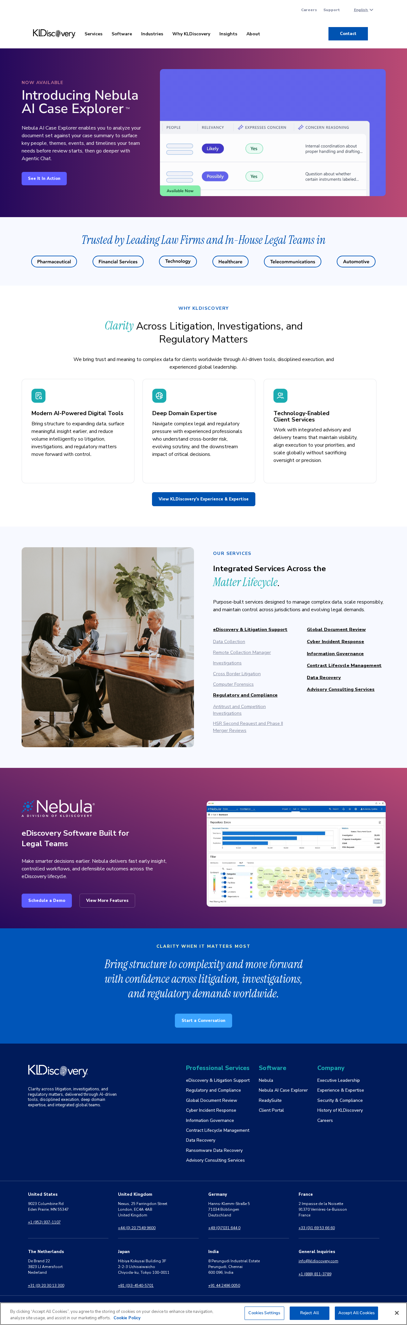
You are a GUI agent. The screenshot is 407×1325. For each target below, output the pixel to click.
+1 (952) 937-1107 (44, 1222)
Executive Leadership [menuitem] (338, 1080)
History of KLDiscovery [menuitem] (340, 1110)
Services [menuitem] (93, 34)
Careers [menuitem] (309, 9)
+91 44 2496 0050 (224, 1285)
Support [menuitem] (331, 9)
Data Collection (229, 641)
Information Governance (335, 653)
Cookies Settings (264, 1313)
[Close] (397, 1313)
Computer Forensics (233, 684)
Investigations (227, 663)
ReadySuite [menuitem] (270, 1100)
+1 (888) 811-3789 (315, 1274)
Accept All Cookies (356, 1313)
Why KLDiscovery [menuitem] (191, 34)
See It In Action (44, 178)
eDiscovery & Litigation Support (250, 629)
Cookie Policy (127, 1318)
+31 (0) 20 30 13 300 (46, 1285)
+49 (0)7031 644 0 (224, 1227)
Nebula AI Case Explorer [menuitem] (283, 1090)
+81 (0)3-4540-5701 (136, 1285)
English (361, 9)
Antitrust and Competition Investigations (239, 710)
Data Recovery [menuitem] (200, 1140)
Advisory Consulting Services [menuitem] (215, 1160)
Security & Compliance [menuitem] (340, 1100)
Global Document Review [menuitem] (211, 1100)
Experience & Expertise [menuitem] (340, 1090)
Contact (348, 34)
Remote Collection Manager (242, 652)
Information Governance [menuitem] (210, 1120)
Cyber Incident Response (335, 641)
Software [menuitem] (122, 34)
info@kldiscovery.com (318, 1261)
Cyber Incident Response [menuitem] (211, 1110)
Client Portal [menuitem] (271, 1110)
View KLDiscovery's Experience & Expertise (204, 499)
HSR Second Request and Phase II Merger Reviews (248, 726)
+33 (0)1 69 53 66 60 (317, 1227)
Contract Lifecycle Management (344, 665)
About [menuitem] (253, 34)
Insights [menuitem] (228, 34)
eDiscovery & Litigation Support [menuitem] (218, 1080)
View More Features (107, 900)
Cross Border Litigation (237, 673)
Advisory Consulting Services (341, 689)
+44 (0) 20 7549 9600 (136, 1227)
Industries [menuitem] (152, 34)
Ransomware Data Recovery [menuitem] (214, 1150)
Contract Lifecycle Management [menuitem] (217, 1130)
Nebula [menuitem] (266, 1080)
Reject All (309, 1313)
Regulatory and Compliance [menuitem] (213, 1090)
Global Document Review (336, 629)
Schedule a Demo (46, 900)
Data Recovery (324, 677)
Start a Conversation (203, 1021)
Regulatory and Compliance (245, 695)
